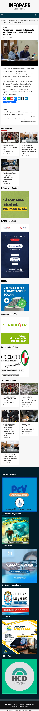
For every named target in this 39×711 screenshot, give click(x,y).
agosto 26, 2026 (7, 183)
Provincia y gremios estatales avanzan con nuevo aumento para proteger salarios (18, 112)
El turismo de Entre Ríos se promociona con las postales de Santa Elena (21, 119)
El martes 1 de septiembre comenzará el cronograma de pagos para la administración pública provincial (28, 427)
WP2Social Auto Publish (12, 710)
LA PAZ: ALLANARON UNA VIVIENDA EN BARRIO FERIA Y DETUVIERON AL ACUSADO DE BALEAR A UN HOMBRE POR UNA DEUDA (9, 429)
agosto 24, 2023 (8, 37)
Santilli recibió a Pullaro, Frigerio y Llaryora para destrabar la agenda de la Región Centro (29, 149)
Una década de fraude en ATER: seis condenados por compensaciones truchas (9, 177)
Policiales (5, 419)
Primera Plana (11, 141)
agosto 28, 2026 (7, 437)
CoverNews (14, 706)
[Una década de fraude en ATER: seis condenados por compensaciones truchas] (10, 165)
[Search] (35, 15)
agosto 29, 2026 (26, 406)
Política (5, 27)
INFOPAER (19, 5)
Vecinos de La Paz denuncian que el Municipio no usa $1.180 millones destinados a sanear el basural (29, 400)
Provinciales (25, 419)
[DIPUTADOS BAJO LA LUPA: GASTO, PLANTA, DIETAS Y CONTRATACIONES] (10, 137)
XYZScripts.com (28, 710)
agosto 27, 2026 (26, 155)
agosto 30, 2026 (7, 153)
